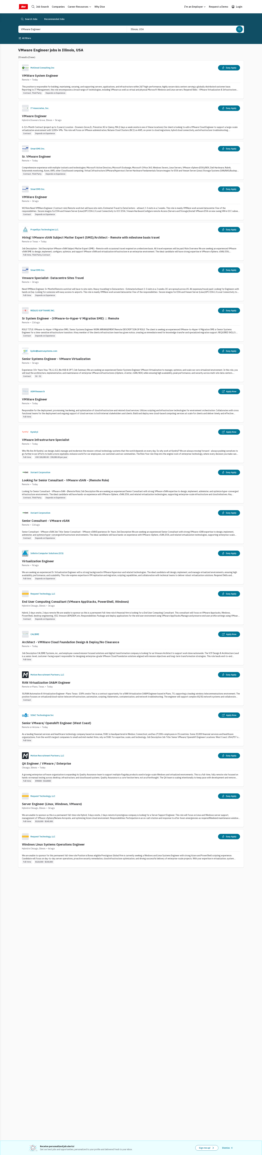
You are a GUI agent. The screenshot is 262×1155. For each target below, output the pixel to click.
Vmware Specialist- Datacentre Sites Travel (53, 278)
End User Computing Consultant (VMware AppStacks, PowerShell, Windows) (75, 602)
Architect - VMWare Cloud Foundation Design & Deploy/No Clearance (70, 642)
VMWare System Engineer (40, 76)
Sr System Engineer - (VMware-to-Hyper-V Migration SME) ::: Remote (70, 318)
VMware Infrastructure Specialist (45, 440)
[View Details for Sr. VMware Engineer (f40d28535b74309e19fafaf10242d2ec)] (131, 160)
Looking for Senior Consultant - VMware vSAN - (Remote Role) (65, 480)
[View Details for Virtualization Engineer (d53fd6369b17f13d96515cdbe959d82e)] (131, 565)
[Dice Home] (23, 7)
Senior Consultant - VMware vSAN (46, 521)
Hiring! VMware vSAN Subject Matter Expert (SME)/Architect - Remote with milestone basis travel (91, 237)
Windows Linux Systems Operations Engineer (53, 844)
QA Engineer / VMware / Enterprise (46, 763)
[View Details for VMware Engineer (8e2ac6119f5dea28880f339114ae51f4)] (131, 120)
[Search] (239, 29)
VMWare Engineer (34, 197)
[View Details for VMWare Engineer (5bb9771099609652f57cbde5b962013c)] (131, 201)
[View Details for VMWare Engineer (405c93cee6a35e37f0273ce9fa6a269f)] (131, 403)
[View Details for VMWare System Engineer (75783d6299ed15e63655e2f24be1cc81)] (131, 80)
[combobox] (69, 29)
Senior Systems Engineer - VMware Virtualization (56, 359)
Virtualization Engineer (38, 561)
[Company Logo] (25, 67)
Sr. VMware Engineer (36, 156)
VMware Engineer (34, 116)
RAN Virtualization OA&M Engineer (46, 682)
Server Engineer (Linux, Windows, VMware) (52, 804)
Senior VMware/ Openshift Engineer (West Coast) (56, 723)
